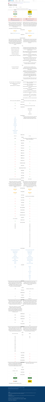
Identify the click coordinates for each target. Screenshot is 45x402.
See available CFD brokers (30, 20)
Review (15, 15)
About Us (21, 387)
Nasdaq (15, 261)
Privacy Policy (14, 387)
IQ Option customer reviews (16, 33)
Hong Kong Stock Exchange (15, 257)
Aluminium (30, 266)
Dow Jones (15, 253)
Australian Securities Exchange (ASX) (15, 249)
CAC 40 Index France (15, 251)
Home (10, 3)
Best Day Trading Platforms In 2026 (15, 3)
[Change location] (9, 3)
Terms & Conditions (10, 387)
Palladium (30, 275)
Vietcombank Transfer (15, 130)
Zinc (29, 279)
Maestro (15, 122)
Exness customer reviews (31, 33)
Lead (29, 270)
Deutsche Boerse (30, 253)
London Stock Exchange (30, 260)
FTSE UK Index (15, 256)
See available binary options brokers (15, 20)
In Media (23, 387)
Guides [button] (23, 0)
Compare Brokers (21, 3)
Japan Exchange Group (15, 260)
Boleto (15, 118)
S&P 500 (15, 263)
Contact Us (18, 387)
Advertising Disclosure (16, 388)
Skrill (15, 127)
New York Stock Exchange (30, 263)
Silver (29, 278)
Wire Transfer (15, 131)
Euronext (15, 255)
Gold (15, 266)
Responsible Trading (10, 388)
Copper (30, 267)
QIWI (15, 126)
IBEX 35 (15, 259)
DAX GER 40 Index (15, 252)
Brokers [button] (17, 0)
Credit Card (15, 119)
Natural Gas (29, 271)
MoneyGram (15, 123)
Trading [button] (20, 0)
